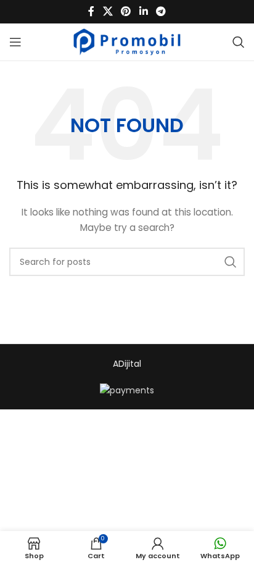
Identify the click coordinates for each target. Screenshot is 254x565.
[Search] (238, 42)
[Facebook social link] (91, 11)
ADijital (127, 364)
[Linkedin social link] (143, 11)
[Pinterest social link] (126, 11)
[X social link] (108, 11)
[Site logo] (127, 41)
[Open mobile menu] (15, 42)
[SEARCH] (230, 262)
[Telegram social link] (161, 11)
